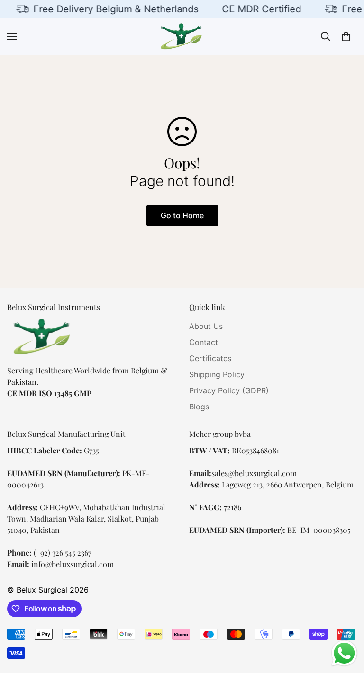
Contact (203, 342)
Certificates (210, 358)
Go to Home (182, 215)
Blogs (199, 406)
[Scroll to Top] (345, 621)
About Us (206, 326)
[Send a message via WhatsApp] (344, 653)
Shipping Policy (217, 374)
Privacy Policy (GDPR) (229, 390)
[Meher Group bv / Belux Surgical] (182, 36)
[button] (346, 36)
